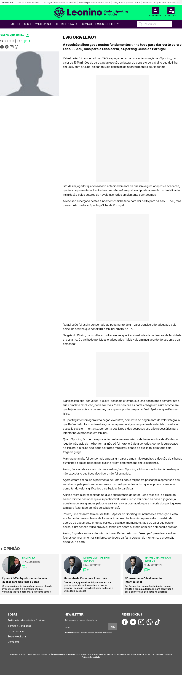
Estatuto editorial (17, 636)
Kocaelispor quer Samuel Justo (94, 2)
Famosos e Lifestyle (108, 23)
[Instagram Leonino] (141, 622)
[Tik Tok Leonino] (157, 622)
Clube (28, 23)
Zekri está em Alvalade (27, 2)
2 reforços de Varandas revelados (59, 2)
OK (113, 626)
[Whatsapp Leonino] (149, 622)
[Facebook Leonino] (125, 622)
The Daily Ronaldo (66, 23)
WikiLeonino (43, 23)
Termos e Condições (19, 625)
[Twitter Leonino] (133, 622)
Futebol (15, 23)
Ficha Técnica (16, 631)
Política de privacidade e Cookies (26, 620)
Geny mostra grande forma (126, 2)
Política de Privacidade (103, 633)
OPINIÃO (87, 23)
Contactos (13, 641)
